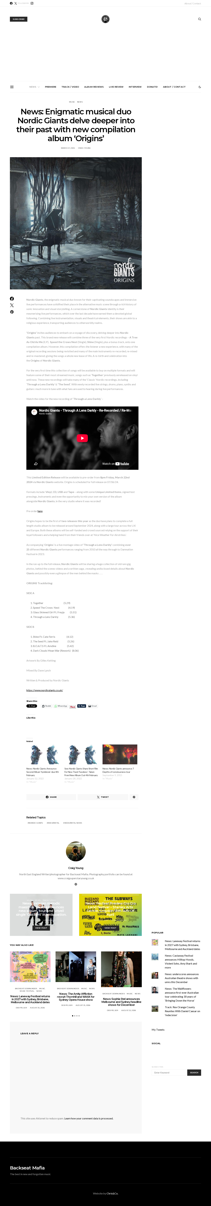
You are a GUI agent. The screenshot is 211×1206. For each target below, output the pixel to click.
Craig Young (84, 148)
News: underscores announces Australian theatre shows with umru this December (182, 978)
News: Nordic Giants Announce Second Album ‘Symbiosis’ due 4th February (42, 772)
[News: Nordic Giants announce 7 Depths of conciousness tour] (120, 754)
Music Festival (27, 991)
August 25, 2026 (37, 1008)
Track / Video (70, 86)
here (40, 511)
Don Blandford (119, 920)
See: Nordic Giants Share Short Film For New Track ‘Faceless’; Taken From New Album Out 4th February (81, 772)
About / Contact (192, 3)
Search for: (157, 1067)
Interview (135, 86)
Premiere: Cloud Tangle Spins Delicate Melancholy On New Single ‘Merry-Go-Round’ (144, 130)
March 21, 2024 (68, 148)
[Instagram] (32, 3)
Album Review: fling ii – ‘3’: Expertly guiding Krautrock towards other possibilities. (181, 129)
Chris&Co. (112, 1193)
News (32, 86)
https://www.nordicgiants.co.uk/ (44, 690)
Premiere (50, 86)
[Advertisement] (105, 56)
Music (72, 102)
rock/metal (54, 823)
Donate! (152, 86)
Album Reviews (94, 86)
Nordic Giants (36, 823)
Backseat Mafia (27, 1168)
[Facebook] (11, 3)
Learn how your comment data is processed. (88, 1118)
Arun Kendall (50, 920)
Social (156, 1043)
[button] (199, 87)
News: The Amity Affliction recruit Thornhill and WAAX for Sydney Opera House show (70, 130)
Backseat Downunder (26, 988)
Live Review (116, 86)
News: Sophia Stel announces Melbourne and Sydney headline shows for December (107, 130)
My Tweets (158, 1029)
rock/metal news (73, 823)
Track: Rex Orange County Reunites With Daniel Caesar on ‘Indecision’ (182, 1011)
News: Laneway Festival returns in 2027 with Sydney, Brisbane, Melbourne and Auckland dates (32, 132)
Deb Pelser (21, 1008)
